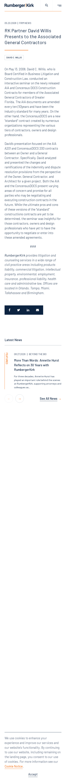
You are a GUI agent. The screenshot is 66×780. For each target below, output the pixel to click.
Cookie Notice (14, 766)
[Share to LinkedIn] (28, 310)
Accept (33, 774)
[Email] (38, 310)
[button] (19, 398)
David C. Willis (14, 57)
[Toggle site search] (46, 5)
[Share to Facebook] (9, 310)
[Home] (19, 6)
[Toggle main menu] (57, 5)
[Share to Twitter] (18, 310)
